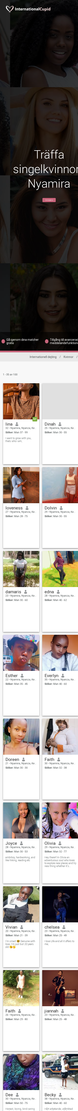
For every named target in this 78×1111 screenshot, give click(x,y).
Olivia (50, 843)
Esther (11, 675)
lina (8, 424)
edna (49, 591)
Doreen (12, 759)
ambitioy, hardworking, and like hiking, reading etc (20, 859)
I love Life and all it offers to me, (59, 943)
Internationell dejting (43, 357)
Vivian (11, 927)
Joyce (11, 843)
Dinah (50, 424)
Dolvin (51, 507)
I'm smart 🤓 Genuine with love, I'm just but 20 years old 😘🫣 (20, 944)
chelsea (52, 927)
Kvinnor (68, 357)
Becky (50, 1094)
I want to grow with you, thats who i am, (18, 440)
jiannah (51, 1010)
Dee (9, 1094)
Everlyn (51, 675)
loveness (14, 507)
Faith (49, 759)
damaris (13, 591)
